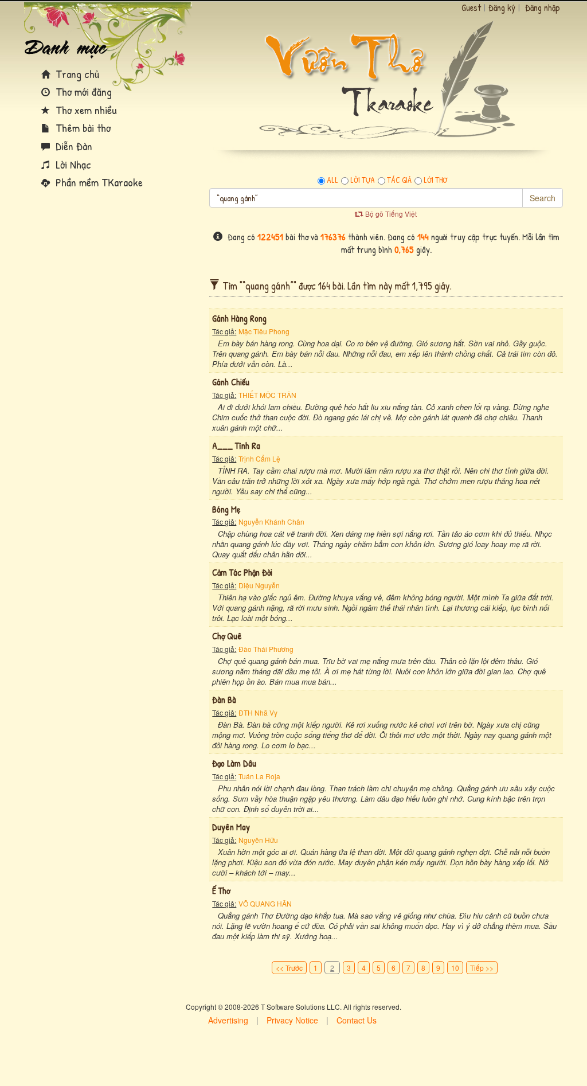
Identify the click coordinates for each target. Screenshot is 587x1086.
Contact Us (356, 1020)
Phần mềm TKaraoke (98, 182)
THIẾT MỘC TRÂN (267, 395)
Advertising (228, 1020)
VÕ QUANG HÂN (265, 903)
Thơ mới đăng (82, 91)
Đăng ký (501, 7)
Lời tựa (362, 180)
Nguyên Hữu (258, 840)
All (332, 180)
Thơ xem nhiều (85, 110)
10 (455, 967)
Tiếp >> (482, 967)
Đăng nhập (542, 7)
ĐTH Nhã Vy (257, 712)
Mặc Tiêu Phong (263, 331)
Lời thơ (435, 180)
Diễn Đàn (72, 146)
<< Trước (289, 967)
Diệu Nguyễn (259, 585)
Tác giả (399, 180)
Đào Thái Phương (266, 649)
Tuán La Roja (259, 776)
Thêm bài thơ (82, 127)
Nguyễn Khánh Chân (271, 521)
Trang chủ (76, 73)
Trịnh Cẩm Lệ (259, 458)
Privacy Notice (292, 1020)
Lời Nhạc (72, 164)
